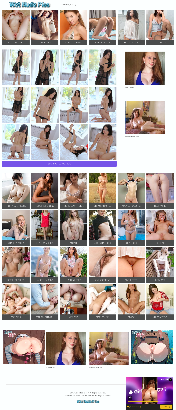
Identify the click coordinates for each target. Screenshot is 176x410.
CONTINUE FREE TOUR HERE (59, 164)
